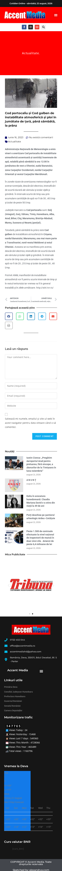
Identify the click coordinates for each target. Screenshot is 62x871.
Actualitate (30, 53)
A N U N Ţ (31, 480)
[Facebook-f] (24, 27)
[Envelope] (37, 27)
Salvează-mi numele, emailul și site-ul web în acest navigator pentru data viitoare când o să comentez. (30, 423)
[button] (56, 15)
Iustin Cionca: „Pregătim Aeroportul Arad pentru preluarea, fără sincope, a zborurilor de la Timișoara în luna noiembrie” (41, 464)
